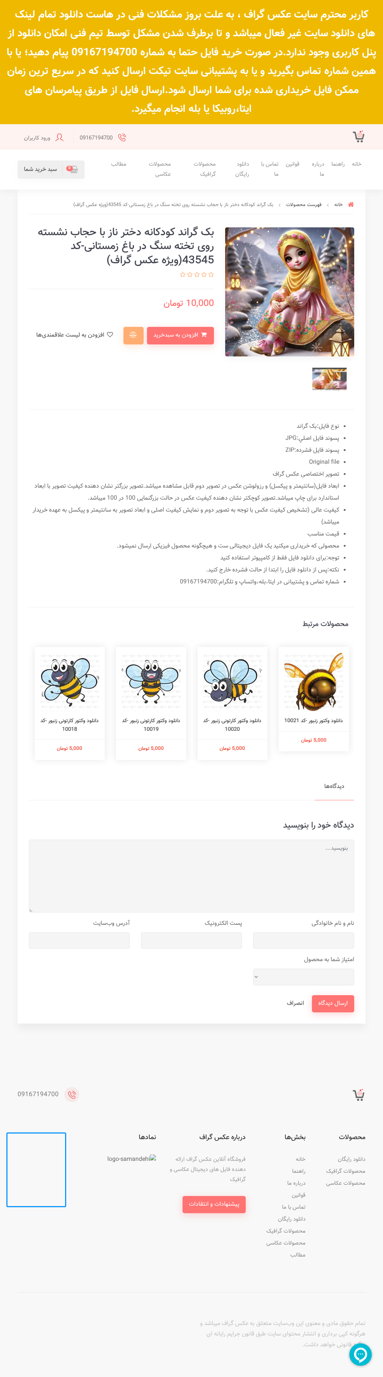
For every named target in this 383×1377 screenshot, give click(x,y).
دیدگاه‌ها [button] (334, 786)
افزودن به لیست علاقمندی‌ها (71, 335)
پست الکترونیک (223, 923)
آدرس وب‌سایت (111, 923)
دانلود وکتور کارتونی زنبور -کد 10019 (151, 725)
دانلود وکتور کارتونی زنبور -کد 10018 (69, 725)
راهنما (338, 164)
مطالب (118, 164)
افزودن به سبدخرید (176, 335)
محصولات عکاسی (160, 169)
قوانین (293, 164)
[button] (51, 169)
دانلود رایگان (242, 169)
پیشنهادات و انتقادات (214, 1204)
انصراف (295, 1003)
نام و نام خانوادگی (333, 923)
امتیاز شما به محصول (329, 959)
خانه (357, 164)
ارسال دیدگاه (333, 1003)
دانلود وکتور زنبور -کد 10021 (313, 721)
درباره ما (318, 169)
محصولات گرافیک (205, 169)
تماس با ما (270, 169)
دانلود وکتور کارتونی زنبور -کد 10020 (232, 725)
